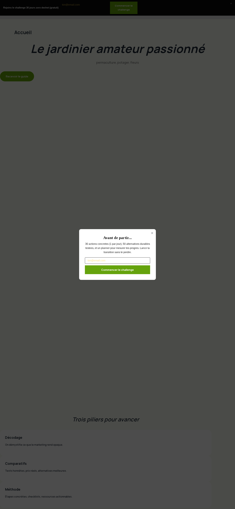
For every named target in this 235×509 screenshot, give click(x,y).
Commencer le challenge (117, 270)
